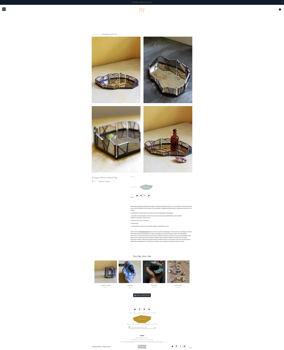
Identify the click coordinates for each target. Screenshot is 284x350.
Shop (139, 313)
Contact (153, 313)
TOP (189, 348)
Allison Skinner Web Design (155, 341)
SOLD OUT (146, 187)
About (135, 313)
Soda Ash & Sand (144, 231)
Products (98, 34)
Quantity (132, 177)
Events (144, 313)
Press (148, 313)
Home (93, 34)
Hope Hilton (132, 341)
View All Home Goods (143, 295)
